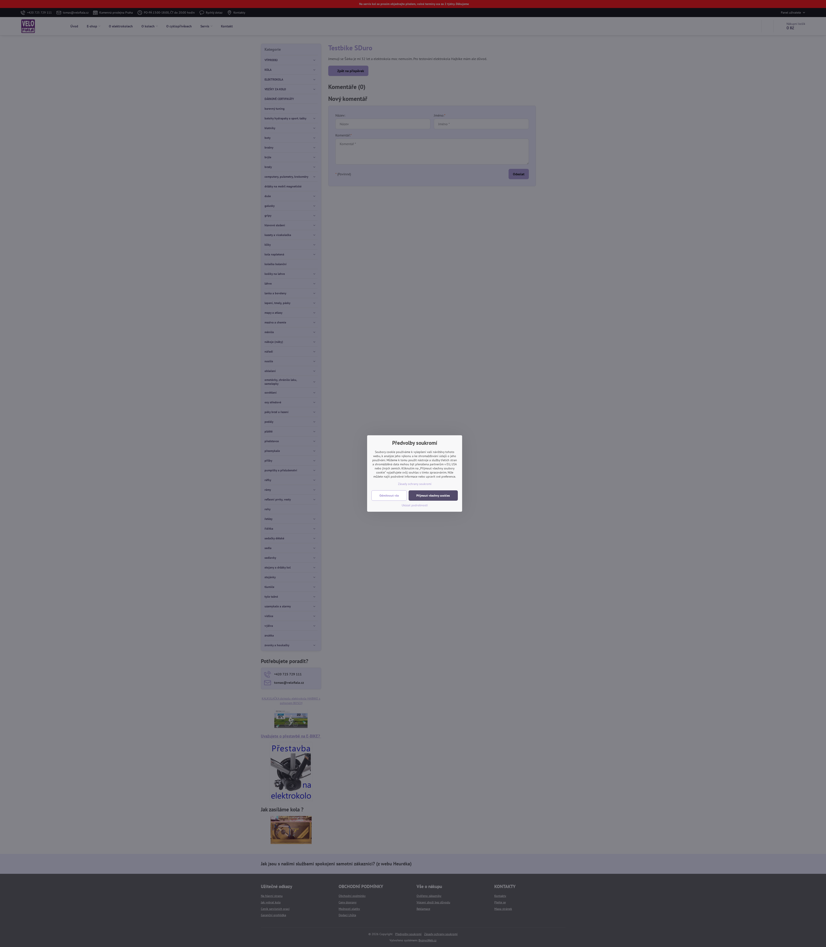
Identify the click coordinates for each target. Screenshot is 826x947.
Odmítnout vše (389, 495)
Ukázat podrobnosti (415, 505)
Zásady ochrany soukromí (414, 484)
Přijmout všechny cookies (433, 495)
